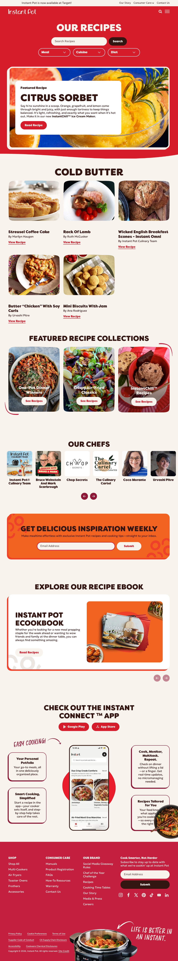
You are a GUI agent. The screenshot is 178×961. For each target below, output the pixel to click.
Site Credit (63, 951)
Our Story (89, 893)
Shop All (13, 864)
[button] (160, 11)
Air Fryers (14, 875)
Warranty (52, 886)
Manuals (51, 864)
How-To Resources (58, 880)
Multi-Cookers (17, 869)
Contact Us (53, 892)
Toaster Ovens (17, 880)
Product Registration (60, 869)
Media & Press (92, 898)
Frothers (14, 886)
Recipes (88, 882)
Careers (88, 904)
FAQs (49, 875)
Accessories (16, 892)
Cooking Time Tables (96, 887)
